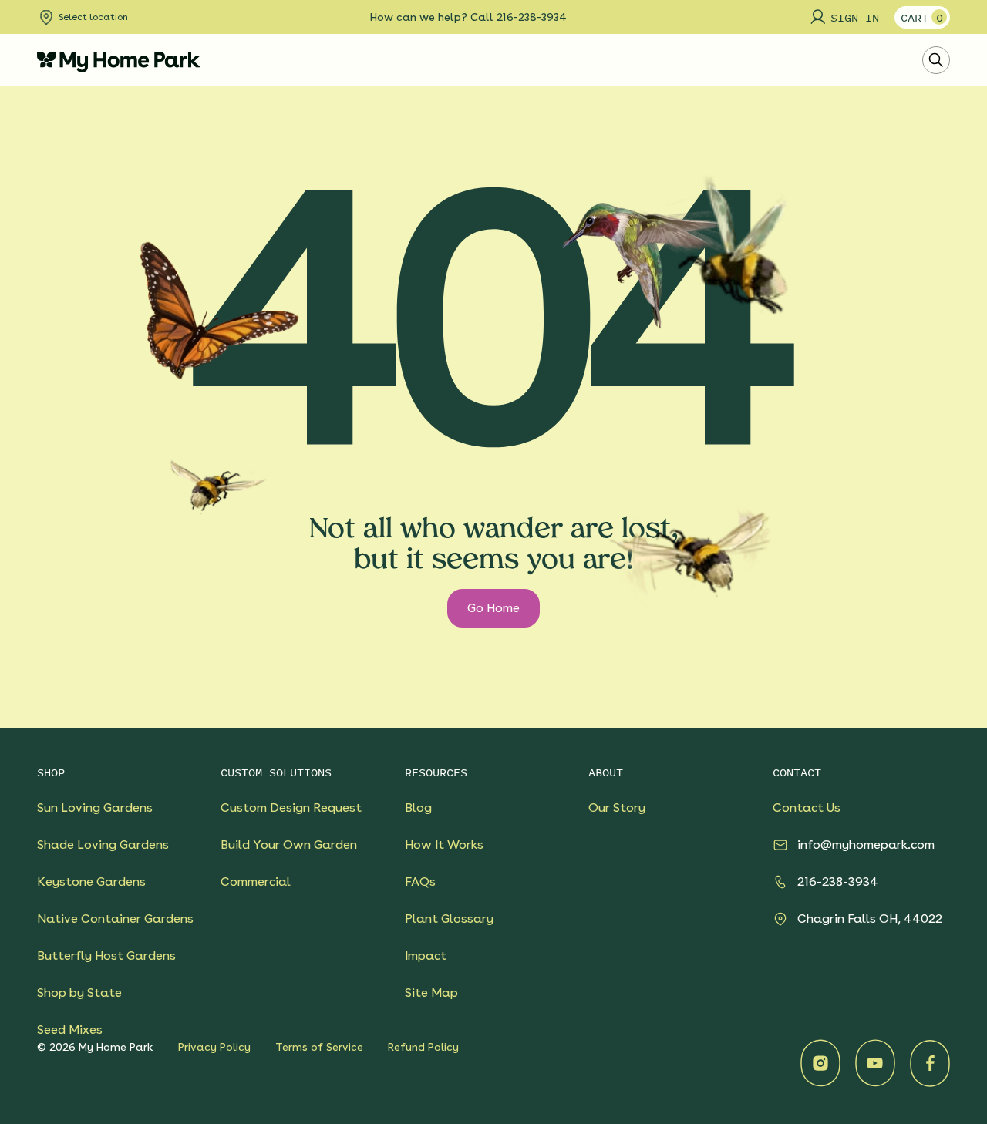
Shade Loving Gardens (103, 844)
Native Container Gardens (115, 918)
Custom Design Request (291, 807)
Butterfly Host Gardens (106, 955)
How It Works (444, 844)
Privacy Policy (214, 1047)
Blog (418, 807)
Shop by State (79, 992)
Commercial (256, 881)
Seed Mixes (70, 1029)
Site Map (431, 992)
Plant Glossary (449, 918)
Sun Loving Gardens (95, 807)
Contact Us (806, 807)
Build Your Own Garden (289, 844)
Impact (425, 955)
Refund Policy (423, 1047)
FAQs (420, 881)
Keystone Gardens (91, 881)
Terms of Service (319, 1047)
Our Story (616, 807)
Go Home (493, 608)
